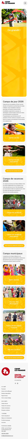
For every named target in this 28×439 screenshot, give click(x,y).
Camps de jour (4, 403)
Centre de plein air (5, 415)
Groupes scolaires (5, 410)
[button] (25, 3)
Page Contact (4, 395)
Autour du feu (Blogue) (6, 391)
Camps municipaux (5, 408)
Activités (3, 422)
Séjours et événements (6, 418)
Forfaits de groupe (5, 420)
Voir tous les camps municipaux (14, 357)
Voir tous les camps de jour (14, 170)
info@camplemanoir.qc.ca (7, 435)
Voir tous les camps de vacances (14, 245)
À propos (3, 389)
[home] (8, 2)
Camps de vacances (5, 405)
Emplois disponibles (6, 393)
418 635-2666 (5, 433)
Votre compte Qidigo (6, 397)
